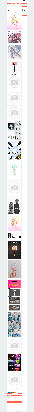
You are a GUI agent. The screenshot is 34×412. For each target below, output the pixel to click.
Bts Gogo (10, 396)
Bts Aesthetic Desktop (24, 8)
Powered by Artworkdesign (15, 411)
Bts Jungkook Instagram (24, 10)
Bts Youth (23, 11)
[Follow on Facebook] (23, 0)
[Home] (8, 3)
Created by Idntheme (19, 411)
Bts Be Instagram (18, 396)
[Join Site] (26, 0)
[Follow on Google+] (25, 0)
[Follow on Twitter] (24, 0)
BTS (22, 16)
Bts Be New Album (23, 9)
